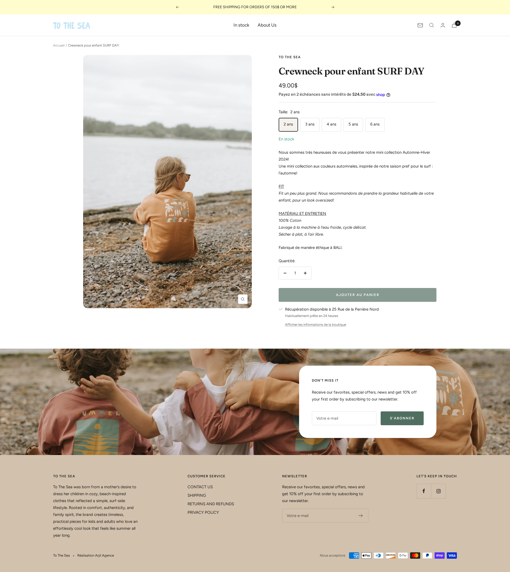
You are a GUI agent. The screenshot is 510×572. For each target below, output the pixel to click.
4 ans (331, 124)
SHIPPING (197, 495)
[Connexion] (442, 25)
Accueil (59, 45)
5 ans (353, 124)
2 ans (288, 124)
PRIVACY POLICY (203, 512)
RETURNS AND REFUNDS (211, 504)
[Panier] (454, 25)
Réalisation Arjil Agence (95, 555)
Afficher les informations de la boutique (315, 325)
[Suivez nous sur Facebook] (423, 491)
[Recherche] (431, 25)
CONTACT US (200, 487)
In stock (241, 25)
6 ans (375, 124)
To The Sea (290, 57)
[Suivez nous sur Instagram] (438, 491)
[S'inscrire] (361, 515)
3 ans (309, 124)
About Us (267, 25)
